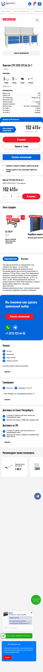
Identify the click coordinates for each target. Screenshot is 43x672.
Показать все (6, 86)
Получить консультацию (20, 316)
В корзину (21, 139)
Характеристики (10, 258)
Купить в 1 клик (21, 146)
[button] (38, 35)
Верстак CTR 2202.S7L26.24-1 (13, 180)
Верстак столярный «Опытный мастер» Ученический (10, 241)
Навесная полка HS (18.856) (19, 465)
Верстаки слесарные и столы (22, 11)
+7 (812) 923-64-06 (15, 333)
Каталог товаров (5, 11)
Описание (24, 258)
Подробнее (7, 372)
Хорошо (7, 657)
